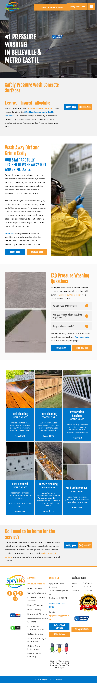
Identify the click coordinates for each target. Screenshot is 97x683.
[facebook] (9, 593)
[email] (15, 599)
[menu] (91, 6)
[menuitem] (37, 583)
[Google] (15, 593)
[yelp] (20, 593)
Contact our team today (70, 294)
